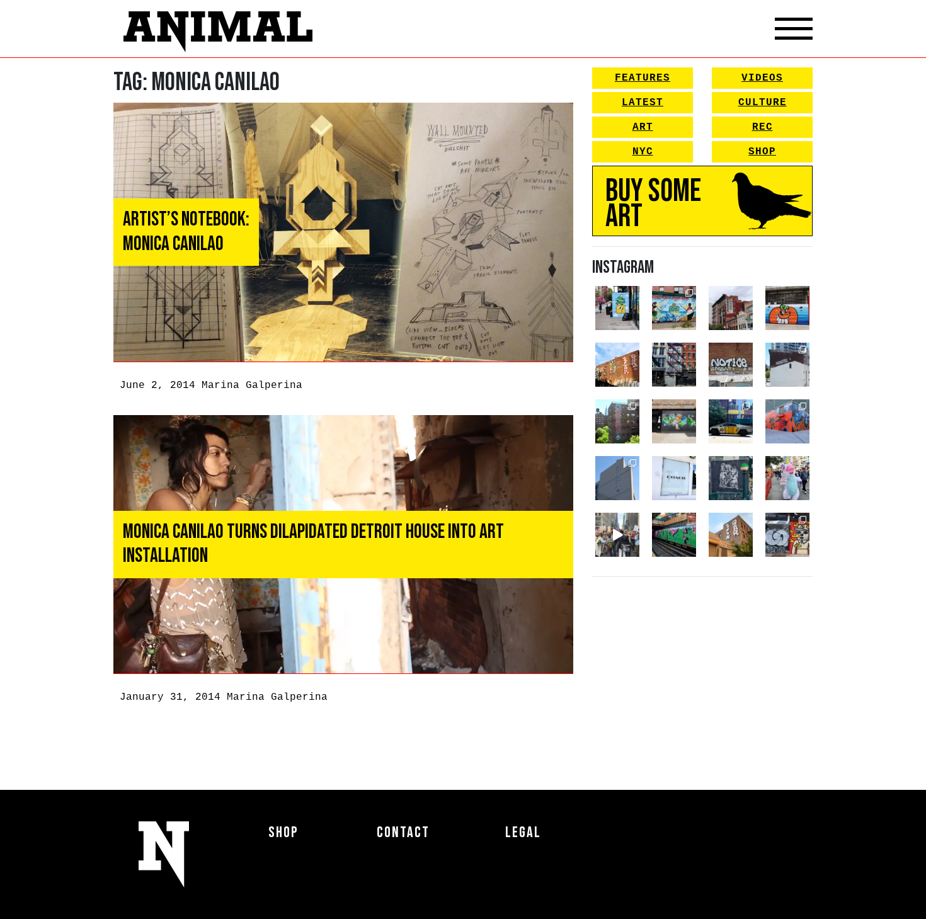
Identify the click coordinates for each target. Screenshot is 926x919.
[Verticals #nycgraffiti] (617, 365)
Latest (642, 102)
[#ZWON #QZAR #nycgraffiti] (731, 535)
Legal (523, 832)
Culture (762, 102)
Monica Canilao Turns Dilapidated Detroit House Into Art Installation (313, 544)
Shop (762, 151)
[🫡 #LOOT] (731, 421)
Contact (403, 832)
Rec (762, 127)
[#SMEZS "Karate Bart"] (674, 421)
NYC (642, 151)
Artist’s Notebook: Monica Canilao (186, 231)
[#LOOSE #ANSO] (731, 308)
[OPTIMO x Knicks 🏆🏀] (617, 421)
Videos (762, 78)
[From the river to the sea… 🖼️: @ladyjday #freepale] (674, 308)
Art (642, 127)
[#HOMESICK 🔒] (787, 365)
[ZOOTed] (617, 478)
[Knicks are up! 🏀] (787, 421)
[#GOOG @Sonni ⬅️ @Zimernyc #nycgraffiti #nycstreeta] (787, 535)
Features (642, 78)
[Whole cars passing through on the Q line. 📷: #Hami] (674, 535)
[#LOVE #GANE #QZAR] (674, 365)
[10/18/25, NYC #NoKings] (787, 478)
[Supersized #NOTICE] (731, 365)
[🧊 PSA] (674, 478)
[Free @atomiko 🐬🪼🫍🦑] (787, 308)
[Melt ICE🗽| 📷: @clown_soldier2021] (731, 478)
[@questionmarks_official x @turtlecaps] (617, 308)
